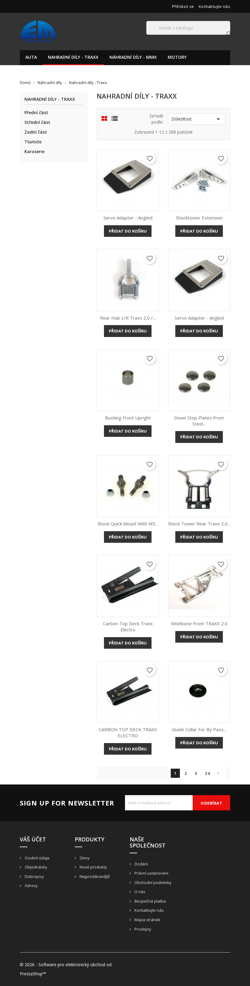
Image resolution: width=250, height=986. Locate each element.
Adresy (31, 885)
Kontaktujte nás (214, 6)
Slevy (84, 858)
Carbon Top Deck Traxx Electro (128, 626)
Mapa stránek (147, 919)
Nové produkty (93, 867)
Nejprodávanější (94, 876)
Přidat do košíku (128, 231)
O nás (139, 891)
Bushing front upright (128, 418)
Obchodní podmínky (153, 882)
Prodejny (142, 929)
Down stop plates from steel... (199, 421)
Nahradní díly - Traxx (73, 57)
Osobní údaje (37, 858)
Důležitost (196, 119)
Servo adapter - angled (127, 218)
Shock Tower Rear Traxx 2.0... (199, 524)
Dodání (141, 864)
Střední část (37, 122)
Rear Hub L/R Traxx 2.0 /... (127, 318)
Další (218, 773)
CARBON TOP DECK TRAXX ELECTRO (128, 732)
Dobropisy (34, 876)
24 (207, 773)
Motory (177, 57)
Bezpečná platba (150, 901)
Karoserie (34, 151)
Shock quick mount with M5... (128, 524)
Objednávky (35, 867)
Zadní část (35, 132)
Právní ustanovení (151, 873)
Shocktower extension (199, 218)
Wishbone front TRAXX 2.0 (199, 623)
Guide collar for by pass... (199, 729)
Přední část (36, 112)
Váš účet (33, 839)
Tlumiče (32, 142)
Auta (31, 57)
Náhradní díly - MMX (133, 57)
